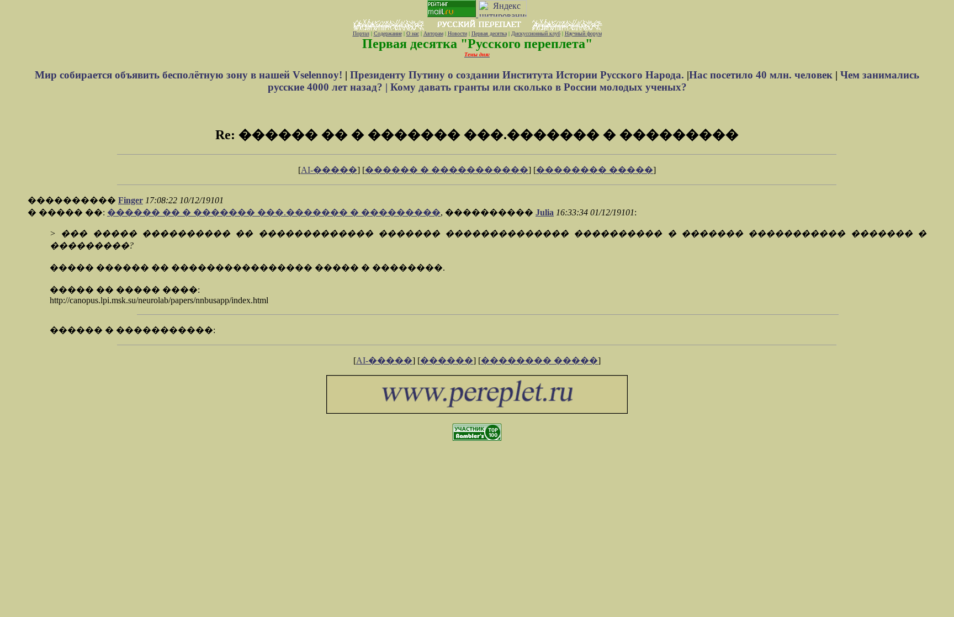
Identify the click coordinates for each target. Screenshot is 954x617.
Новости (457, 33)
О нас (412, 33)
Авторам (433, 33)
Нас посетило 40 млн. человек (761, 75)
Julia (545, 212)
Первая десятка (489, 33)
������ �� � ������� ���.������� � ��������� (274, 212)
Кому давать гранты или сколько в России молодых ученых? (538, 87)
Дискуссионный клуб (535, 33)
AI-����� (329, 170)
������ (446, 360)
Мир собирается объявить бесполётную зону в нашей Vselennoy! (190, 75)
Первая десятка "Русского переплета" (477, 43)
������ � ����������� (446, 170)
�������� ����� (594, 170)
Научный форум (583, 33)
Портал (361, 33)
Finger (130, 200)
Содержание (388, 33)
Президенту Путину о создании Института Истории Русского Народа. (518, 75)
